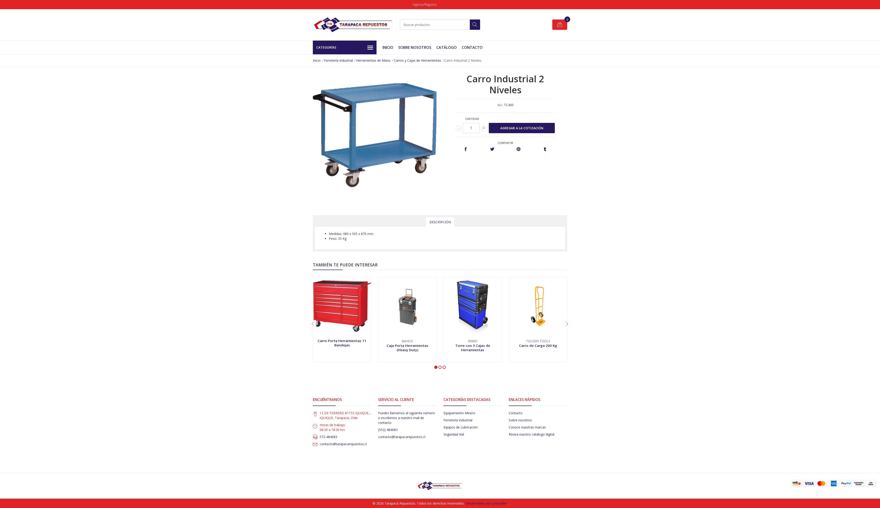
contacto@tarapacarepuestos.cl (343, 444)
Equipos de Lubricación (460, 427)
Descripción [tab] (440, 222)
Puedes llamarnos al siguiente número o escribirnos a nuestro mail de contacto (406, 418)
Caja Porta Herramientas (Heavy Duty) (407, 347)
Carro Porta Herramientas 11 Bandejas (342, 342)
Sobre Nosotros (414, 47)
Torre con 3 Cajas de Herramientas (472, 347)
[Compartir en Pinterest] (518, 149)
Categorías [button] (326, 47)
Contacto (472, 47)
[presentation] (312, 323)
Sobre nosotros (520, 420)
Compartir (505, 143)
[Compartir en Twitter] (492, 149)
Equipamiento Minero (459, 413)
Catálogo (446, 47)
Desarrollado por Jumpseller (486, 503)
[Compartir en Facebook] (466, 149)
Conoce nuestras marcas (527, 427)
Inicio (387, 47)
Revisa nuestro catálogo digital (531, 434)
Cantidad (472, 119)
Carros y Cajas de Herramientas (417, 60)
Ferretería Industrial (338, 60)
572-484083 (328, 437)
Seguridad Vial (453, 434)
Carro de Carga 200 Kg (538, 345)
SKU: (500, 105)
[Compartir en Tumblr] (545, 149)
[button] (436, 367)
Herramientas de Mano (373, 60)
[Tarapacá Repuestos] (353, 24)
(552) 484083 (388, 430)
